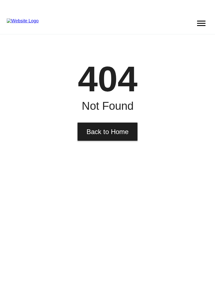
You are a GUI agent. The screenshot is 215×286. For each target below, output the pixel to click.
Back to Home (107, 131)
